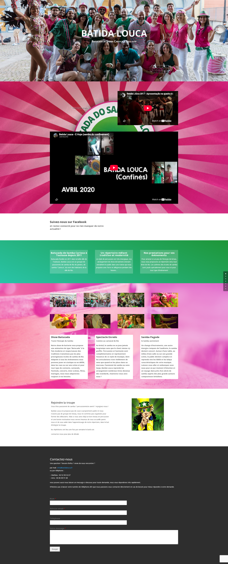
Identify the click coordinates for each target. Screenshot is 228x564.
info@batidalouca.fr (64, 468)
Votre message (58, 528)
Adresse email (57, 508)
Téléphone (55, 518)
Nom (53, 499)
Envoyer (55, 549)
